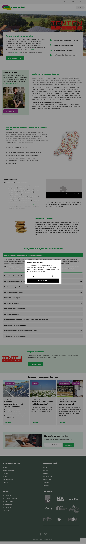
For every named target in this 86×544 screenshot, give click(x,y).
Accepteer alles (43, 280)
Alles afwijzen (51, 276)
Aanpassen (34, 276)
